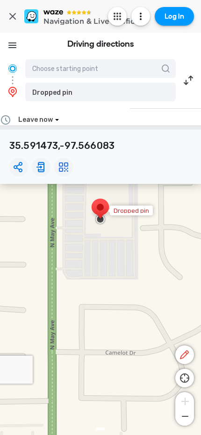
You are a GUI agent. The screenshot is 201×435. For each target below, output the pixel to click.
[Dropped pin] (100, 212)
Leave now (35, 120)
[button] (100, 92)
